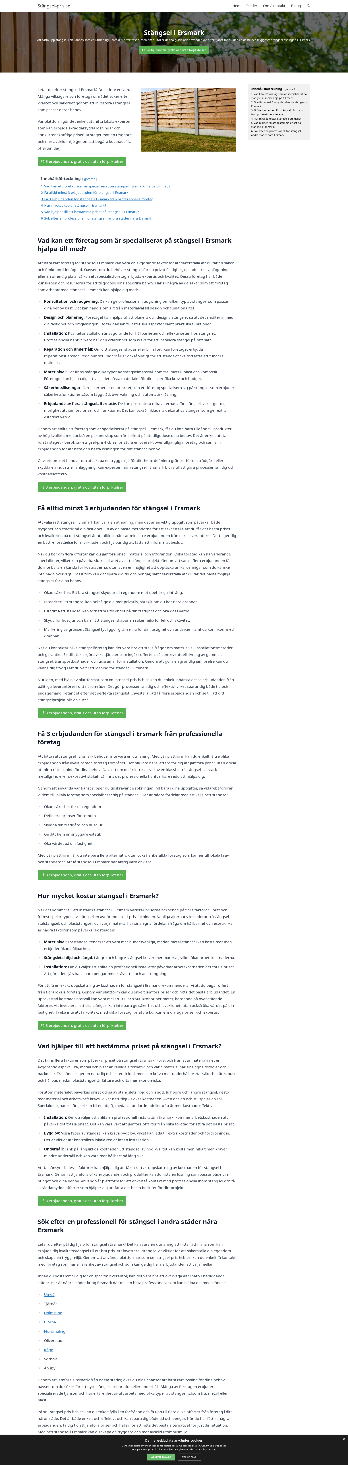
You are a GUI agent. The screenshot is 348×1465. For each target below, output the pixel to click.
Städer (251, 5)
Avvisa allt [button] (189, 1456)
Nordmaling (54, 1331)
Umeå (49, 1294)
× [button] (344, 1439)
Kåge (48, 1349)
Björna (50, 1322)
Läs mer (212, 1449)
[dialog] (174, 1450)
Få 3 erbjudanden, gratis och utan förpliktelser (174, 50)
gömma (89, 179)
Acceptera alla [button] (161, 1456)
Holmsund (53, 1312)
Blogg (296, 5)
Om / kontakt (274, 5)
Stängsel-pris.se (54, 6)
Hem (236, 5)
